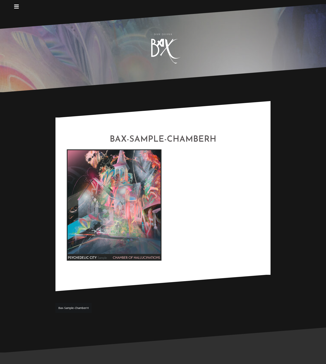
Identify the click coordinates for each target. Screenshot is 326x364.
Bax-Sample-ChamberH (73, 308)
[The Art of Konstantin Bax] (163, 48)
